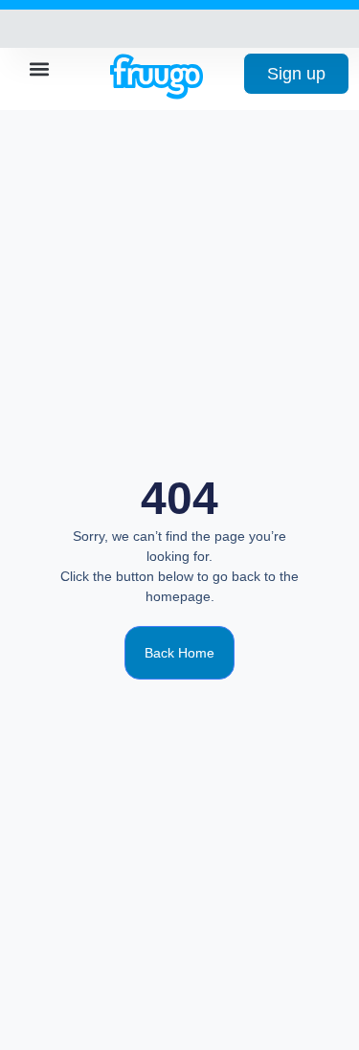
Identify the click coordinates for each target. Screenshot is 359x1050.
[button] (40, 68)
